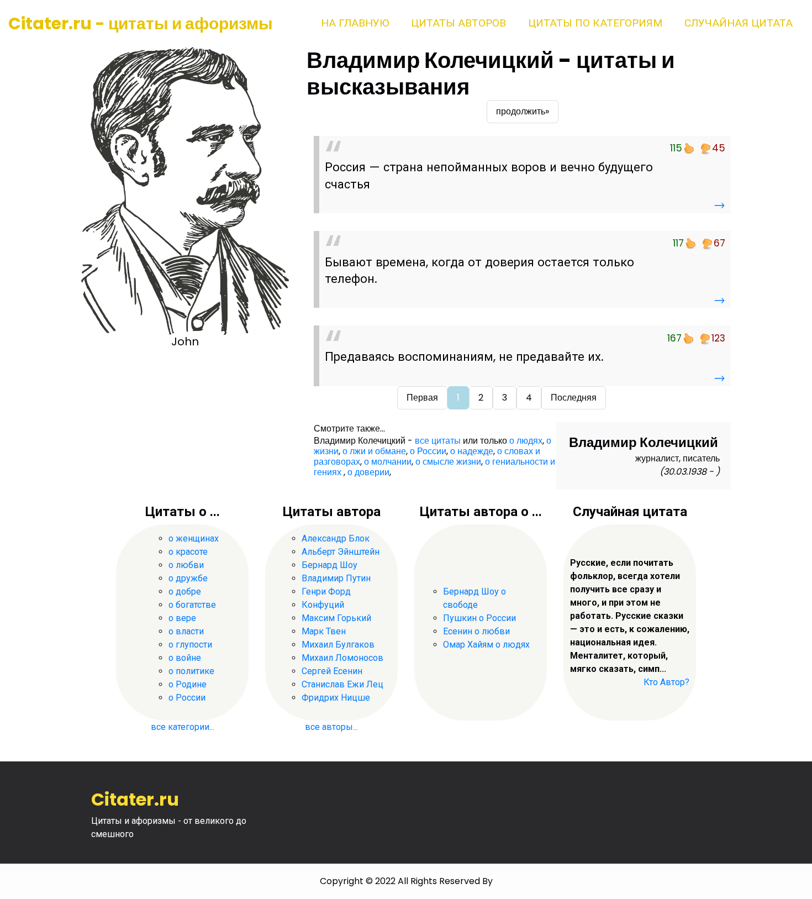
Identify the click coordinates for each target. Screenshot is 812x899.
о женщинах (193, 538)
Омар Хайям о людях (486, 644)
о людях (525, 440)
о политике (191, 671)
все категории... (182, 727)
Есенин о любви (476, 631)
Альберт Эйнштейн (340, 551)
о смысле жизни (448, 461)
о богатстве (192, 605)
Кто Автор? (666, 682)
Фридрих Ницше (336, 697)
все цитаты (438, 440)
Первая (422, 397)
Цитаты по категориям (595, 22)
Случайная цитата (738, 22)
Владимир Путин (336, 578)
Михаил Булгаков (338, 644)
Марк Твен (324, 631)
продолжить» (522, 111)
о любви (186, 565)
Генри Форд (326, 591)
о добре (184, 591)
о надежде (471, 451)
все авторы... (331, 727)
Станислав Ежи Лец (342, 684)
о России (428, 451)
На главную (355, 22)
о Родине (187, 684)
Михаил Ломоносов (342, 658)
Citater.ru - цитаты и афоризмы (140, 23)
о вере (182, 618)
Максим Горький (336, 618)
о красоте (188, 551)
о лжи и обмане (374, 451)
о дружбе (188, 578)
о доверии (368, 472)
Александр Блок (336, 538)
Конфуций (323, 605)
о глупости (190, 644)
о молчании (388, 461)
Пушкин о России (479, 618)
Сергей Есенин (332, 671)
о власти (186, 631)
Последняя (574, 397)
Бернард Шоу (329, 565)
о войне (184, 658)
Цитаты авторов (458, 22)
